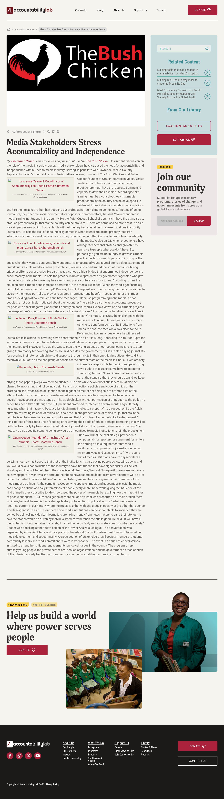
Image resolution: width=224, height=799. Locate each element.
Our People (68, 747)
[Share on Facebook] (48, 131)
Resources (146, 751)
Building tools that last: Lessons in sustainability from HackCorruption (177, 71)
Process (92, 754)
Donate (118, 747)
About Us (119, 10)
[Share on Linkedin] (53, 131)
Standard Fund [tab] (17, 604)
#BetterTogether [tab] (44, 604)
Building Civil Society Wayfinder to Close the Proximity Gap (177, 81)
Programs (93, 751)
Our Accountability (72, 758)
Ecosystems (94, 747)
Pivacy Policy (52, 784)
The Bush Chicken (97, 161)
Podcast (145, 754)
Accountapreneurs (24, 29)
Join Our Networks (124, 754)
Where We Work (96, 764)
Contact (161, 10)
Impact (66, 754)
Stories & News (149, 747)
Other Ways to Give (124, 751)
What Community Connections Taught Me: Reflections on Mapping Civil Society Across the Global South (179, 94)
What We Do (96, 743)
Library (100, 10)
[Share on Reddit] (57, 131)
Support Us (140, 10)
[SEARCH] (207, 48)
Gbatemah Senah (22, 161)
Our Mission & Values (95, 759)
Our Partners (69, 751)
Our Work (80, 10)
